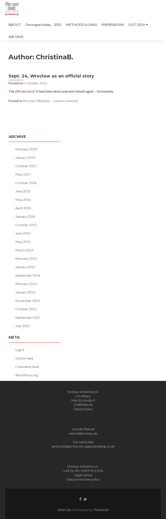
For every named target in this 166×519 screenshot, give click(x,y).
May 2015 (23, 242)
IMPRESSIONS (112, 24)
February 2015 (26, 258)
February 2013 (26, 284)
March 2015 (24, 250)
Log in (19, 350)
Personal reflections (36, 101)
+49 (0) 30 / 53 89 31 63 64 (83, 471)
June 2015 (22, 233)
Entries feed (24, 358)
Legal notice (83, 475)
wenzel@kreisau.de (83, 433)
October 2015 (26, 225)
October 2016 (26, 183)
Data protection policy (83, 479)
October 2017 (26, 166)
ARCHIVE (16, 37)
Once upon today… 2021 (43, 24)
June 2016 (22, 191)
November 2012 (27, 300)
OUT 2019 (136, 24)
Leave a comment (65, 101)
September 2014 (27, 275)
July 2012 (22, 326)
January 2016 (25, 216)
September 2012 (27, 317)
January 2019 (25, 157)
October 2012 (26, 309)
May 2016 (23, 199)
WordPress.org (26, 375)
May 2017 (23, 174)
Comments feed (27, 366)
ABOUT (14, 24)
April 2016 (23, 208)
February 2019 (26, 149)
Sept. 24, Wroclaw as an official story (51, 76)
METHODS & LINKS (81, 24)
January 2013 (25, 292)
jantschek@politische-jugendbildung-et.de (83, 446)
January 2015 (25, 267)
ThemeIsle (101, 510)
